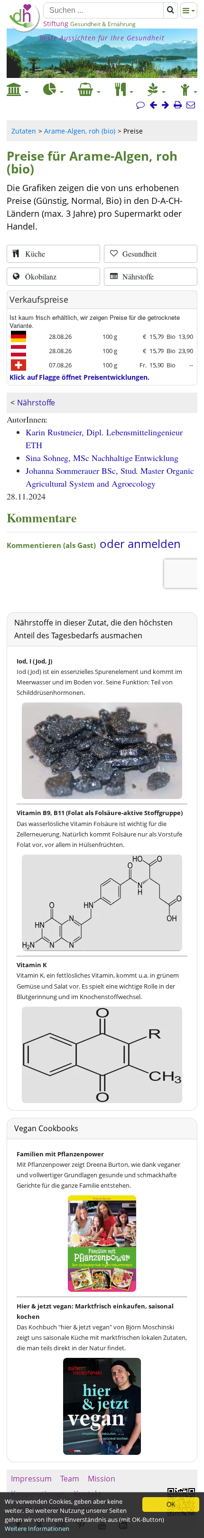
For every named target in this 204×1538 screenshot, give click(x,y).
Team (69, 1478)
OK (171, 1504)
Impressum (31, 1478)
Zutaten (23, 130)
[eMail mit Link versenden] (190, 105)
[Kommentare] (140, 105)
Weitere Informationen (37, 1528)
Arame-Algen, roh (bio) (79, 130)
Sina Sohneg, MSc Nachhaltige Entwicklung (102, 457)
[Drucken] (177, 105)
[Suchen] (170, 10)
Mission (101, 1478)
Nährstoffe (36, 402)
